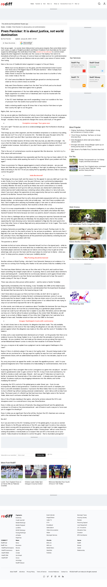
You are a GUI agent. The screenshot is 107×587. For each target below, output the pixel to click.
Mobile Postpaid (20, 525)
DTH (48, 522)
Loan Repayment (82, 525)
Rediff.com (77, 571)
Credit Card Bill (20, 520)
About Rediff (13, 571)
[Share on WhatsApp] (44, 577)
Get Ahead (19, 555)
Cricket (8, 27)
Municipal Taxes (82, 515)
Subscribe (40, 455)
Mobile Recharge (20, 522)
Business (18, 545)
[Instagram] (55, 577)
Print (51, 454)
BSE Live (49, 543)
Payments (37, 3)
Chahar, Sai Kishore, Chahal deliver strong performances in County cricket (85, 131)
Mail (44, 3)
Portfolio (49, 553)
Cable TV (49, 520)
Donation (80, 532)
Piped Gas (19, 537)
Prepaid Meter (50, 517)
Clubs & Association (52, 530)
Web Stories (74, 207)
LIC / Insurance (81, 527)
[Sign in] (104, 4)
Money (55, 3)
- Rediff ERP (4, 558)
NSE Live (49, 545)
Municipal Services (52, 535)
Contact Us (64, 571)
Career (79, 548)
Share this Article (10, 43)
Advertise (22, 571)
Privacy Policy (31, 571)
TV (72, 3)
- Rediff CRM (4, 555)
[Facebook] (51, 577)
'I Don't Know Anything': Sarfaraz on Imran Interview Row (86, 136)
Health (79, 543)
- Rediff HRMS (5, 553)
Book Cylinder (51, 515)
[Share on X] (48, 577)
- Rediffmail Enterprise (7, 548)
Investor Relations (53, 571)
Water (48, 532)
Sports (18, 550)
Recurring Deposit (82, 522)
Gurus (69, 3)
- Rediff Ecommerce (6, 550)
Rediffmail (4, 543)
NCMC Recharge (20, 530)
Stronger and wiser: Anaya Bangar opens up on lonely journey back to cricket (87, 146)
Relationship (81, 550)
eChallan (18, 535)
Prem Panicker (7, 39)
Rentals (79, 520)
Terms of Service (41, 571)
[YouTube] (59, 577)
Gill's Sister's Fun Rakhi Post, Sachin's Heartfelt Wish (87, 150)
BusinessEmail (64, 3)
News (48, 3)
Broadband (50, 525)
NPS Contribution (82, 535)
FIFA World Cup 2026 (76, 304)
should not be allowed (44, 52)
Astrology (18, 560)
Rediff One (4, 545)
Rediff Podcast (20, 563)
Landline (18, 527)
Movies (18, 548)
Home (32, 3)
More (76, 3)
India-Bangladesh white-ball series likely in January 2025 (85, 141)
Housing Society (82, 517)
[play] (88, 216)
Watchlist (49, 550)
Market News (50, 548)
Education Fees (81, 530)
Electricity (18, 517)
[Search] (99, 4)
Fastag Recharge (21, 532)
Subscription (50, 527)
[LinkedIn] (63, 577)
